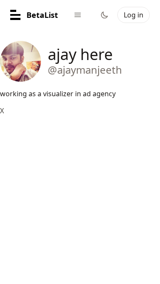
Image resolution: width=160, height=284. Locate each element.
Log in (133, 15)
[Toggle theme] (104, 15)
